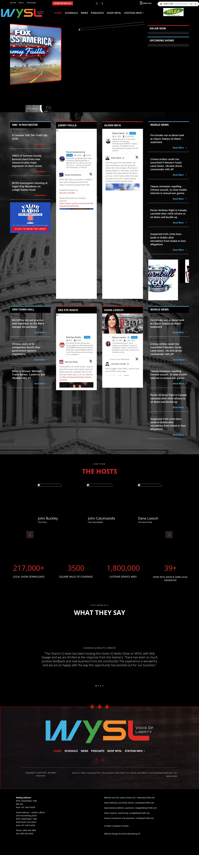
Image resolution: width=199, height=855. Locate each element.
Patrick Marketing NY (130, 833)
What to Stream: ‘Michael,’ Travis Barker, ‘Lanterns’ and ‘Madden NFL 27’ (28, 374)
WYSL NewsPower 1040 (26, 819)
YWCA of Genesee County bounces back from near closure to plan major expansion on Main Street (27, 161)
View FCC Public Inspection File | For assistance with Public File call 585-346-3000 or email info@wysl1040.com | (123, 773)
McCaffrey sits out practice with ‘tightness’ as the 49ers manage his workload (28, 323)
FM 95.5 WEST (31, 3)
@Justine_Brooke (66, 192)
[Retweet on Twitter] (110, 359)
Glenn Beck (116, 158)
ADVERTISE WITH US (62, 3)
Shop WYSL (114, 13)
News (84, 13)
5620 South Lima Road (26, 822)
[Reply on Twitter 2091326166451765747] (107, 375)
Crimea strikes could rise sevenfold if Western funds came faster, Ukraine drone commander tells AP (166, 164)
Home (58, 13)
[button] (30, 534)
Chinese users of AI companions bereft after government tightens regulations (26, 349)
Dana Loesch (37, 518)
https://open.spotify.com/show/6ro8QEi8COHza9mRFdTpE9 (76, 204)
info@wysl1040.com (145, 818)
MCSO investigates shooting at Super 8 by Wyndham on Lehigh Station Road (30, 186)
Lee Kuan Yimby (118, 364)
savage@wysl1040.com (139, 813)
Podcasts (97, 13)
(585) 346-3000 (29, 830)
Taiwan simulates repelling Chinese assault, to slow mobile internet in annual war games (168, 190)
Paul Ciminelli (137, 518)
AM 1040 (13, 3)
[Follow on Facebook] (102, 3)
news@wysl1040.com (144, 802)
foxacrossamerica (73, 174)
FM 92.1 (21, 3)
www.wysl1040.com (146, 797)
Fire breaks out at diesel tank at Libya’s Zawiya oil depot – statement (167, 139)
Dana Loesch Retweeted (120, 359)
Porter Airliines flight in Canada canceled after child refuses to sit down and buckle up (168, 214)
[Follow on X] (97, 3)
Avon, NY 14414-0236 (25, 825)
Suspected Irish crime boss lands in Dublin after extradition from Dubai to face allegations (168, 239)
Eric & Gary (85, 518)
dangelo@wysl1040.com (146, 808)
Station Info (133, 13)
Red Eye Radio (71, 362)
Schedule (71, 13)
